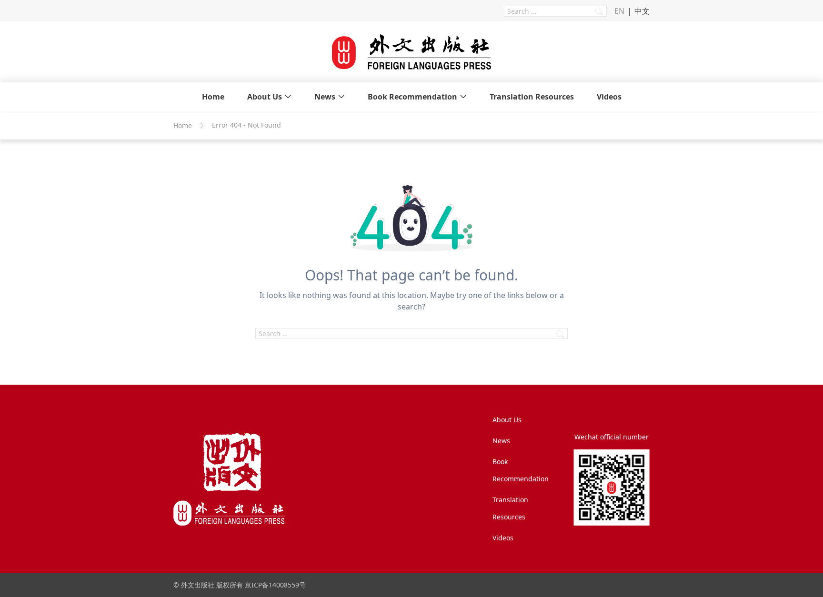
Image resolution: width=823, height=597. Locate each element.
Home (213, 96)
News (324, 96)
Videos (609, 96)
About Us (264, 96)
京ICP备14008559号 (275, 584)
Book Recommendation (412, 96)
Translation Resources (532, 96)
